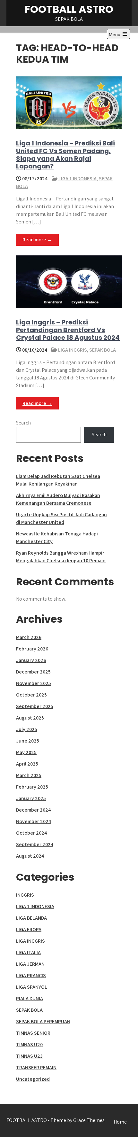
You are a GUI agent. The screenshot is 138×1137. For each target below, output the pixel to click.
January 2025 (31, 798)
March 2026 (28, 637)
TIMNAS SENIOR (33, 1033)
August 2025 (30, 717)
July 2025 (26, 729)
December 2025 (33, 671)
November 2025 (33, 683)
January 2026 (31, 660)
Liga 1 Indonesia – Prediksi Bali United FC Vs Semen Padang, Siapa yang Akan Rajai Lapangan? (65, 155)
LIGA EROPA (28, 929)
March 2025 (28, 775)
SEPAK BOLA (102, 350)
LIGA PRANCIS (31, 975)
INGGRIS (25, 895)
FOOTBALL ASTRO (69, 9)
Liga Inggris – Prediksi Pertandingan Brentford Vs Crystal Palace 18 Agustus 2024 (68, 330)
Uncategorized (33, 1079)
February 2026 (32, 648)
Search (23, 422)
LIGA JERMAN (30, 964)
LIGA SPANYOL (31, 987)
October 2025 (31, 694)
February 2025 (32, 786)
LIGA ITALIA (28, 952)
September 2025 (34, 706)
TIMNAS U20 (29, 1044)
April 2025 (27, 763)
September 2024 (34, 844)
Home (120, 1121)
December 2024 (33, 809)
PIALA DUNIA (29, 998)
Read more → (37, 239)
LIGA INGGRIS (72, 350)
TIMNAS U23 (29, 1056)
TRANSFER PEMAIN (36, 1067)
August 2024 (30, 856)
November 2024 (33, 821)
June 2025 (27, 740)
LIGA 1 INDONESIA (77, 178)
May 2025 (26, 752)
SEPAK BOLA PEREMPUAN (43, 1021)
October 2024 (31, 832)
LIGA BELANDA (31, 918)
